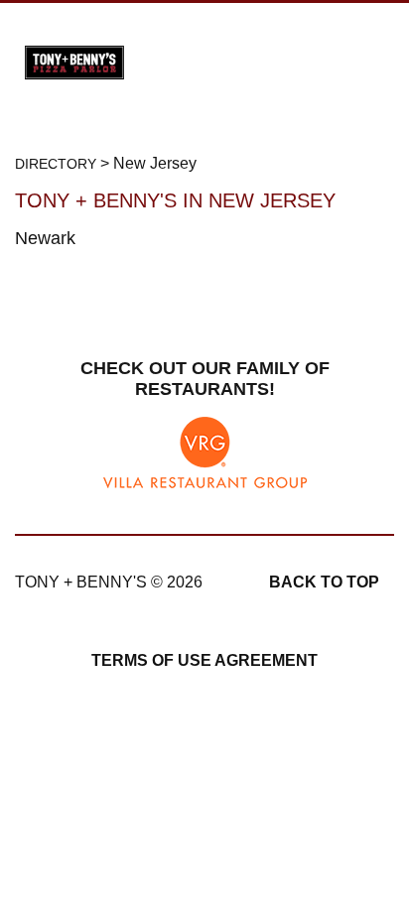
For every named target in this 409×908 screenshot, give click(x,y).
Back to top (324, 582)
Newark (45, 238)
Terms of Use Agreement (204, 660)
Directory (55, 164)
